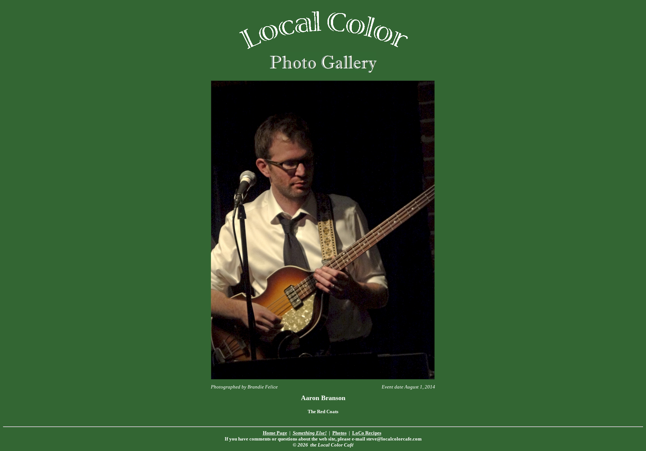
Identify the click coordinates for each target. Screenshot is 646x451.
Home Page (275, 433)
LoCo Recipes (366, 433)
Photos (339, 433)
